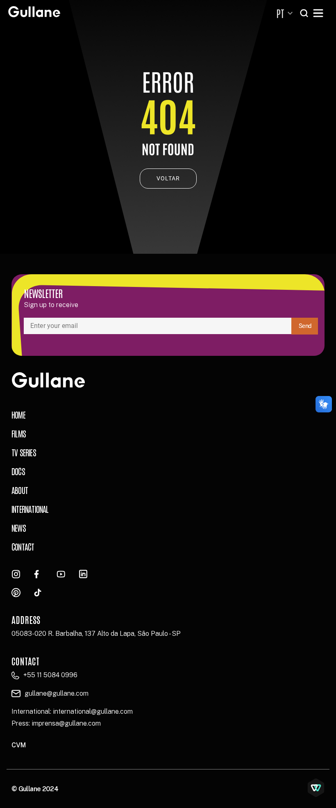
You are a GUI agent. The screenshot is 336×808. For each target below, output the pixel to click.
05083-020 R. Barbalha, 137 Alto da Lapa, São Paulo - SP (96, 633)
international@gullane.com (93, 711)
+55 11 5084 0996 (50, 675)
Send (305, 326)
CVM (18, 745)
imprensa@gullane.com (66, 723)
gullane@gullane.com (57, 693)
